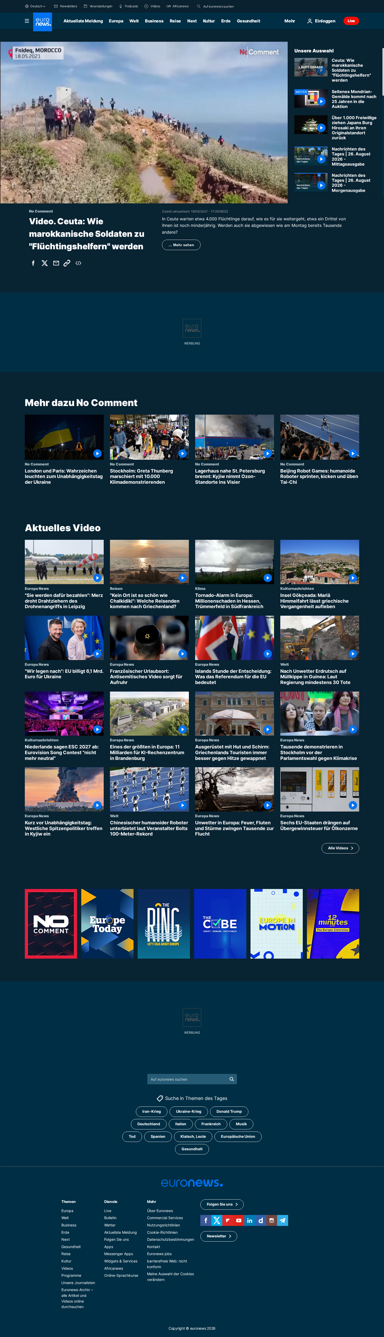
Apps (108, 1246)
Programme (71, 1275)
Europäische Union (238, 1136)
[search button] (199, 6)
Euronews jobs (159, 1253)
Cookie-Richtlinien (162, 1232)
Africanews (113, 1268)
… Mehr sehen (181, 245)
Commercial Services (165, 1217)
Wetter (109, 1225)
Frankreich (211, 1124)
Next (192, 20)
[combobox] (225, 6)
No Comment (37, 464)
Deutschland (148, 1124)
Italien (180, 1124)
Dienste (110, 1201)
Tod (132, 1136)
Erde (226, 20)
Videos (67, 1268)
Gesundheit (248, 20)
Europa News (37, 588)
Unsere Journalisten (78, 1282)
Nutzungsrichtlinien (163, 1225)
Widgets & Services (120, 1261)
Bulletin (110, 1217)
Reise (175, 20)
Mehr (151, 1201)
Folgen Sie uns (116, 1239)
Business (154, 20)
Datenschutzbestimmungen (170, 1239)
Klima (200, 588)
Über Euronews (160, 1210)
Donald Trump (229, 1111)
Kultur (209, 20)
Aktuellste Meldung (83, 20)
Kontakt (153, 1246)
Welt (134, 20)
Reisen (116, 588)
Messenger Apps (118, 1253)
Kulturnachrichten (297, 588)
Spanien (158, 1136)
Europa (116, 20)
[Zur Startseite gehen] (42, 22)
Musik (241, 1124)
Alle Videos (338, 848)
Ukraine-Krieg (188, 1111)
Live (351, 21)
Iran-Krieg (151, 1111)
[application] (144, 122)
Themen (68, 1201)
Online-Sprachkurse (121, 1275)
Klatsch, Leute (193, 1136)
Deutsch (36, 6)
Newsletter (216, 1236)
